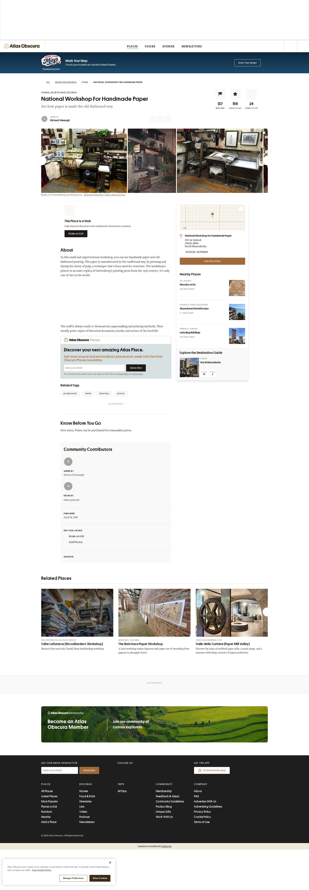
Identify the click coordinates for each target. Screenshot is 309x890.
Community (164, 784)
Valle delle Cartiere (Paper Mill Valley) (223, 644)
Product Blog (164, 806)
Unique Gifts (163, 811)
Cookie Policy (202, 817)
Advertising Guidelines (208, 806)
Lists (81, 806)
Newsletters (86, 822)
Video (83, 811)
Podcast (84, 817)
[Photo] (237, 288)
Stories (83, 791)
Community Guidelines (170, 801)
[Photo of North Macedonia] (189, 367)
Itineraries (85, 801)
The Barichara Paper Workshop (140, 644)
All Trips (122, 791)
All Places (47, 791)
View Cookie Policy (41, 870)
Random (46, 811)
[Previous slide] (41, 160)
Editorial (85, 784)
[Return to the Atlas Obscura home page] (22, 46)
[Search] (303, 46)
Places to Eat (49, 806)
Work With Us (164, 817)
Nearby (46, 817)
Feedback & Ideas (167, 796)
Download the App (214, 770)
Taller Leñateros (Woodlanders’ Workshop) (72, 644)
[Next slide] (267, 160)
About (198, 791)
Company (200, 784)
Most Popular (49, 801)
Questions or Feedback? (154, 846)
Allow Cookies (100, 878)
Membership (164, 791)
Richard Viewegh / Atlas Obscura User (105, 195)
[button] (220, 94)
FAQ (196, 796)
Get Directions (212, 261)
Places (46, 784)
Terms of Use (138, 374)
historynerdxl (71, 500)
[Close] (110, 862)
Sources (69, 557)
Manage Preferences (73, 878)
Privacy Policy (123, 374)
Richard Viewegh (60, 120)
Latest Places (49, 796)
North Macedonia (210, 362)
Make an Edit (76, 233)
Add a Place (49, 822)
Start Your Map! (247, 63)
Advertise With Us (205, 801)
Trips (121, 784)
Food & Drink (87, 796)
